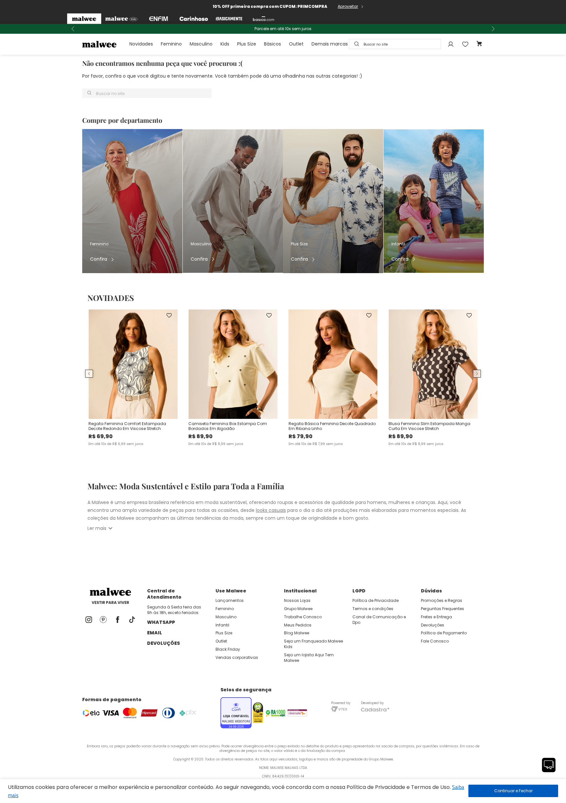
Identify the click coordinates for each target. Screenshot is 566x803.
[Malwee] (84, 18)
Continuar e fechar (513, 791)
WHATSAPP (161, 622)
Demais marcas (329, 44)
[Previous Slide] (73, 29)
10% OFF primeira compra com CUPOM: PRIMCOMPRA (270, 6)
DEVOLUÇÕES (163, 643)
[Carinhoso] (194, 18)
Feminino (171, 44)
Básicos (272, 44)
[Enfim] (159, 18)
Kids (224, 44)
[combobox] (395, 44)
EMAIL (154, 632)
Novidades (141, 44)
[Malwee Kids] (121, 18)
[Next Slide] (493, 29)
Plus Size (246, 44)
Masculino (201, 44)
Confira (98, 259)
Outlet (296, 44)
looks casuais (271, 510)
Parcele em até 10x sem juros (283, 29)
